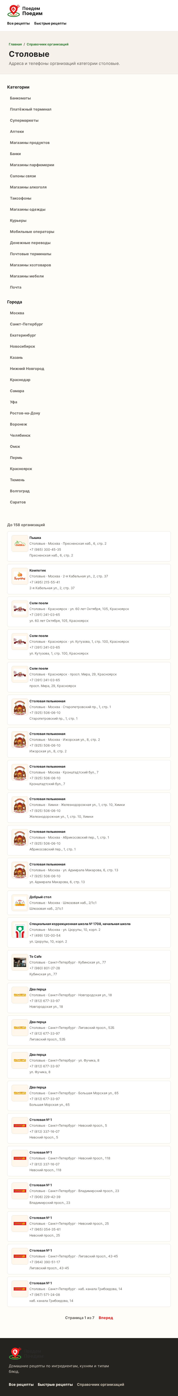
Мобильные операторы (32, 231)
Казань (16, 357)
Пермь (16, 457)
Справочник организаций (48, 44)
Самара (17, 390)
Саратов (18, 502)
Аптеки (17, 131)
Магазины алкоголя (28, 187)
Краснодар (20, 379)
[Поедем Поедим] (89, 11)
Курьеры (18, 220)
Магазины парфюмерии (32, 164)
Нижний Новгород (27, 368)
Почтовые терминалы (30, 253)
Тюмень (17, 479)
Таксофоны (20, 198)
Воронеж (18, 424)
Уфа (13, 402)
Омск (15, 446)
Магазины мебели (27, 276)
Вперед (106, 1317)
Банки (15, 153)
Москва (17, 313)
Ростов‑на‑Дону (25, 413)
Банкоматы (20, 98)
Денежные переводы (30, 242)
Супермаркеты (24, 120)
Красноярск (21, 468)
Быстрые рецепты (50, 23)
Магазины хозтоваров (30, 265)
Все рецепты (18, 23)
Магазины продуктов (30, 142)
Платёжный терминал (30, 109)
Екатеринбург (23, 335)
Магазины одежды (27, 209)
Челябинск (20, 435)
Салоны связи (23, 176)
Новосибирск (22, 346)
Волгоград (20, 491)
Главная (15, 44)
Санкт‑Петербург (26, 324)
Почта (15, 287)
